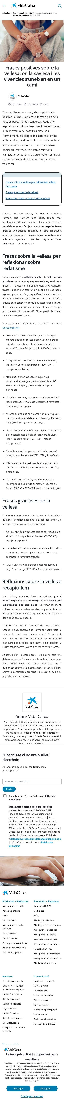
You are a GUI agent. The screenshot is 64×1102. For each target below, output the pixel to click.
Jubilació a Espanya (12, 994)
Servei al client (41, 986)
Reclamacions (40, 990)
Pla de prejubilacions (44, 920)
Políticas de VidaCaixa (45, 1024)
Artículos (6, 13)
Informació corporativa (45, 981)
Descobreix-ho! (10, 327)
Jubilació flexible (10, 1013)
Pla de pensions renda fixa (15, 943)
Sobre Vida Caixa (32, 716)
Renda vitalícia (9, 920)
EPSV (5, 915)
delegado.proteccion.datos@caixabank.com (36, 838)
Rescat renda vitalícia (12, 1018)
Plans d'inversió (9, 938)
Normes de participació (45, 1009)
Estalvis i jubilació (10, 1022)
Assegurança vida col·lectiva (47, 958)
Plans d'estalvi (9, 933)
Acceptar (45, 1088)
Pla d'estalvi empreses (45, 963)
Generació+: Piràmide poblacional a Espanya (13, 988)
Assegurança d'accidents (46, 944)
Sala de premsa (41, 1005)
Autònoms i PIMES (42, 906)
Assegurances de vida (13, 906)
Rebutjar (18, 1088)
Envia (9, 789)
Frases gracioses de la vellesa (22, 192)
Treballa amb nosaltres (45, 1019)
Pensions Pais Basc (43, 949)
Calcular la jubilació (11, 1003)
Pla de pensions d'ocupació (47, 925)
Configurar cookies (32, 1096)
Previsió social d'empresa (46, 939)
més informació (23, 1075)
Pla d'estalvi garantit (12, 952)
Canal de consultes (43, 1000)
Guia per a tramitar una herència (13, 1029)
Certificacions (40, 1014)
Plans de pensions (11, 911)
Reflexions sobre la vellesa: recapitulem (28, 198)
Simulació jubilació (11, 999)
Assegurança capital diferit (47, 953)
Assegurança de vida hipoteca (12, 927)
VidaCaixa (23, 96)
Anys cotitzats (9, 1008)
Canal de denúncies (43, 995)
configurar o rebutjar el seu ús (46, 1075)
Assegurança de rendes (45, 930)
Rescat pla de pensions (13, 981)
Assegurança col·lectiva (45, 934)
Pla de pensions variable (14, 947)
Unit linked (39, 911)
